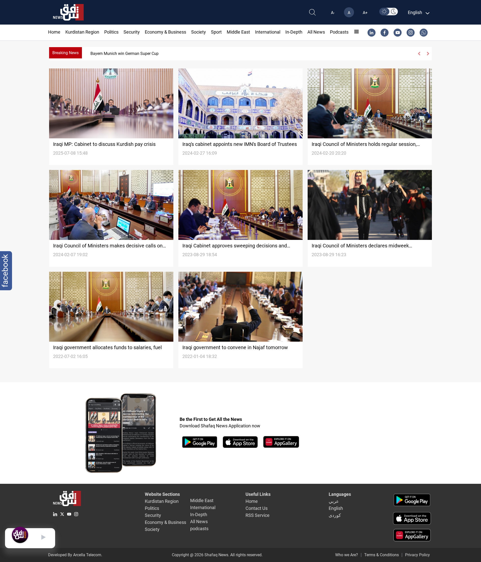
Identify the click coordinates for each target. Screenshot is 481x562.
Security (132, 32)
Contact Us (257, 508)
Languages (340, 494)
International (267, 32)
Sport (216, 32)
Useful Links (258, 494)
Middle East (238, 32)
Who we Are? (346, 554)
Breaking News (65, 52)
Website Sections (162, 494)
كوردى (335, 515)
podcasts (339, 32)
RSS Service (258, 515)
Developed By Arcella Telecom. (75, 554)
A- (332, 12)
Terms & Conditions (381, 554)
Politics (111, 32)
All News (316, 32)
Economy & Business (165, 32)
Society (198, 32)
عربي (334, 501)
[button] (419, 53)
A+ (365, 12)
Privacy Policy (417, 554)
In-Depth (293, 32)
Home (54, 32)
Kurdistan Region (82, 32)
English (336, 508)
